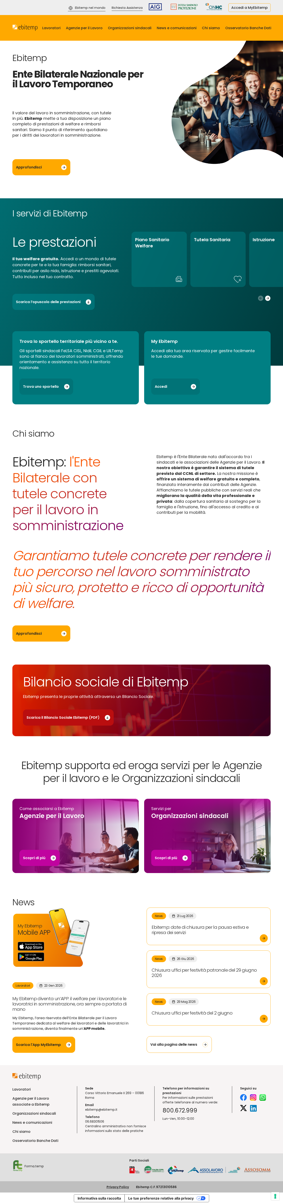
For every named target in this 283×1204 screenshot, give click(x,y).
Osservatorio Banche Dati (248, 28)
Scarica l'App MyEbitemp (38, 1044)
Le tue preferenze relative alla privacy (161, 1198)
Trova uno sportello (41, 386)
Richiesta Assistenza (127, 8)
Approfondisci (29, 167)
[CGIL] (134, 1170)
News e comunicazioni (177, 28)
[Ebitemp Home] (25, 28)
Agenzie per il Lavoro (84, 28)
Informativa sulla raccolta (99, 1198)
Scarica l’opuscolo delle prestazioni (48, 301)
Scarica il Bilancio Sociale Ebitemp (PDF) (63, 717)
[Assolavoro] (214, 1170)
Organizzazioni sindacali (129, 28)
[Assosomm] (257, 1171)
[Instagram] (253, 1098)
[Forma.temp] (17, 1166)
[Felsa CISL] (153, 1170)
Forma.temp (34, 1166)
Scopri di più (34, 857)
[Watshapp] (262, 1098)
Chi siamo (211, 28)
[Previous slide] (260, 298)
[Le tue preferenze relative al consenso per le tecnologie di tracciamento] (275, 1196)
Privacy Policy (118, 1187)
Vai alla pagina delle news (173, 1044)
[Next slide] (268, 298)
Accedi (161, 386)
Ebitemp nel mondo (90, 8)
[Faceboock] (243, 1098)
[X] (243, 1109)
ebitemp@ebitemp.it (101, 1109)
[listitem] (159, 259)
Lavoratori (51, 28)
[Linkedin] (253, 1109)
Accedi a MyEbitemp (249, 7)
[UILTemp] (176, 1170)
